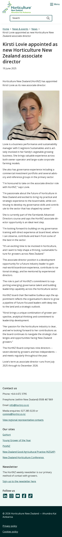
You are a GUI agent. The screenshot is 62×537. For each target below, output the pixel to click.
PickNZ (6, 446)
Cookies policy (10, 531)
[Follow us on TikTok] (30, 496)
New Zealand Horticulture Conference (23, 457)
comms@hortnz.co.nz (14, 414)
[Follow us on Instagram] (11, 496)
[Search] (48, 18)
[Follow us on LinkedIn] (5, 496)
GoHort (7, 434)
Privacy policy (10, 526)
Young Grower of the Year (17, 440)
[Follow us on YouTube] (17, 496)
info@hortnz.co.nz (19, 405)
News (34, 29)
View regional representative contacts (23, 420)
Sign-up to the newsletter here (19, 481)
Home (6, 29)
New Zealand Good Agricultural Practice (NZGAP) (29, 451)
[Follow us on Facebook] (24, 496)
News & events (20, 29)
